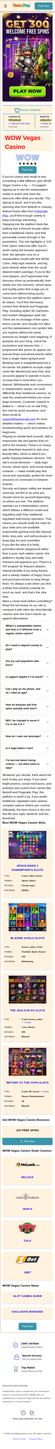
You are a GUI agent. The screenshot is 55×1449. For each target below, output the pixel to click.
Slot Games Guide (27, 1296)
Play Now (43, 6)
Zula (27, 1240)
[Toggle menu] (5, 6)
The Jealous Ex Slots (27, 1010)
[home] (21, 9)
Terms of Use (19, 1439)
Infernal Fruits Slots (18, 123)
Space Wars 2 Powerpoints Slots (27, 867)
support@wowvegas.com (19, 419)
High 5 (27, 1208)
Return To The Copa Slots (27, 1082)
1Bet (27, 1272)
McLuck (27, 1177)
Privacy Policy (35, 1439)
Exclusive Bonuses (27, 1311)
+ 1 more (26, 1022)
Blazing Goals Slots (28, 938)
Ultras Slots (45, 123)
